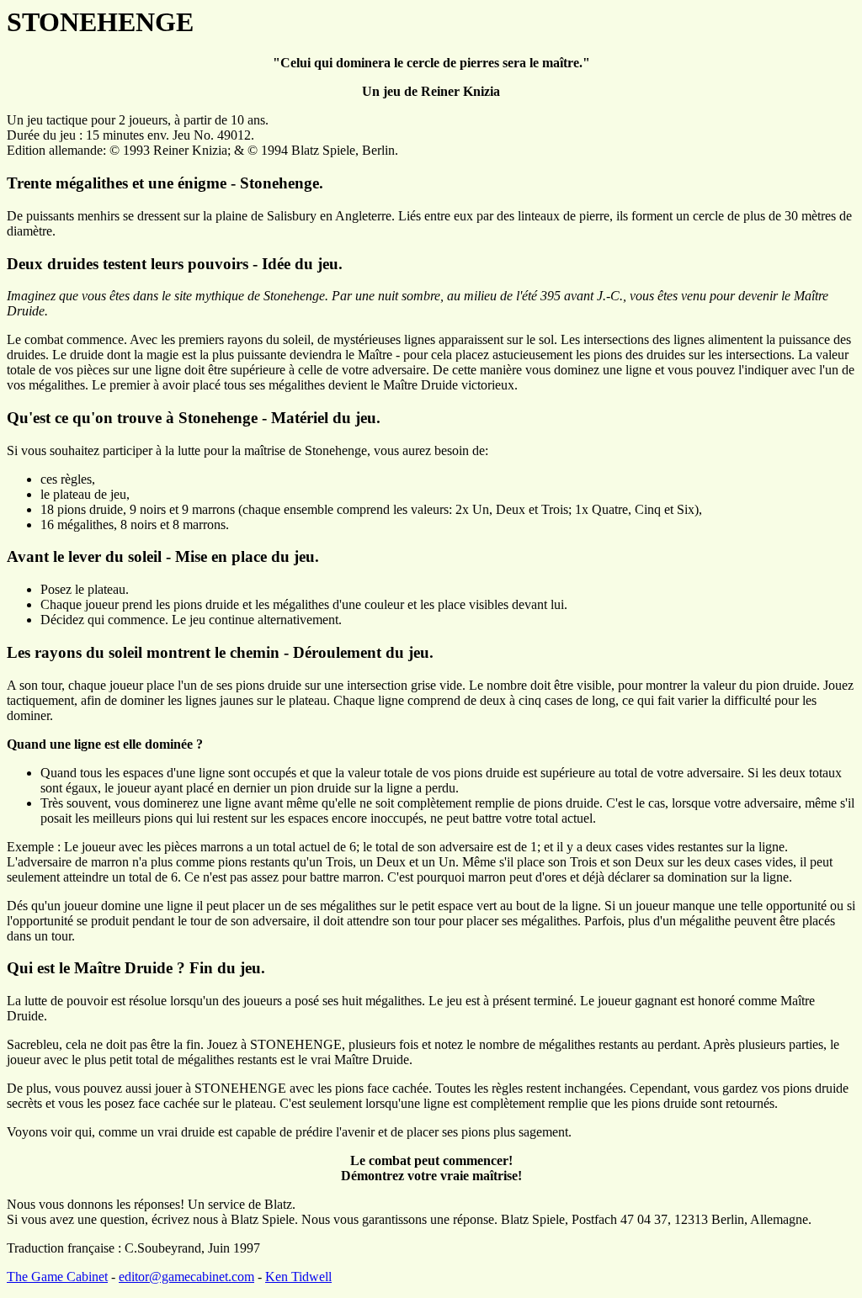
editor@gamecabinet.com (186, 1276)
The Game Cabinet (57, 1276)
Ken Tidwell (298, 1276)
